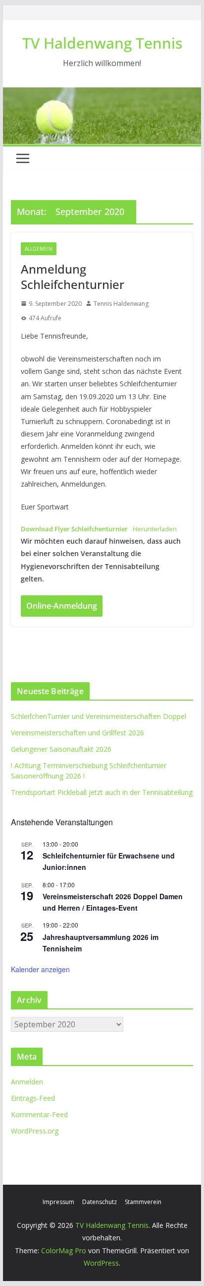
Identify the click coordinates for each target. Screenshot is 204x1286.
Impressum (58, 1202)
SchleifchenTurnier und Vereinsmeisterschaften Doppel (98, 716)
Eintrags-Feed (33, 1098)
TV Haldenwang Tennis (102, 43)
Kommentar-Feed (39, 1114)
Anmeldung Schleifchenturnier (72, 276)
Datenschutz (99, 1202)
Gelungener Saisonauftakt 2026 (61, 749)
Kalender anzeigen (40, 969)
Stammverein (143, 1202)
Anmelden (27, 1081)
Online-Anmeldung (61, 605)
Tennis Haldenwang (121, 303)
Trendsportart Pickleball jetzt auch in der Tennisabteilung (102, 792)
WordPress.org (34, 1131)
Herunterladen (155, 528)
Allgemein (38, 248)
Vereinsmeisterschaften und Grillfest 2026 (77, 732)
